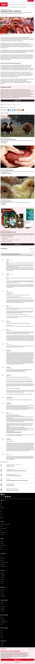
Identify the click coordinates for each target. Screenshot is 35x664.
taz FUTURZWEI (3, 619)
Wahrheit (2, 517)
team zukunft (2, 589)
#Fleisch (5, 104)
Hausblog (2, 543)
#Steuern (18, 104)
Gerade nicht (30, 648)
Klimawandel (2, 534)
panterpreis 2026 (3, 566)
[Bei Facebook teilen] (14, 110)
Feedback (2, 643)
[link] (13, 4)
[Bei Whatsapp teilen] (16, 110)
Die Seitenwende (3, 545)
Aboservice (2, 645)
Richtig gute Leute (3, 532)
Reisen (2, 630)
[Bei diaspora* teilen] (19, 110)
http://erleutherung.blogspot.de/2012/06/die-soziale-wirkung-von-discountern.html (19, 394)
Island (1, 530)
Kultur (1, 509)
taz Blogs (2, 617)
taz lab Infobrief (3, 596)
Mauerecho (2, 579)
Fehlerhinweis (11, 107)
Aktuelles (2, 541)
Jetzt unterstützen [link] (17, 100)
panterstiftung (3, 564)
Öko (1, 505)
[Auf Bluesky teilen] (12, 110)
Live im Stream (3, 606)
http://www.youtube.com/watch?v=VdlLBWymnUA (14, 431)
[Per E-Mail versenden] (8, 110)
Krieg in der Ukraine (3, 528)
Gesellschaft (2, 507)
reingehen (2, 583)
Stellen (2, 547)
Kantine (2, 632)
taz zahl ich (2, 560)
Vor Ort (2, 604)
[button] (34, 1)
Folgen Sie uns (2, 496)
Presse (2, 549)
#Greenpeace (15, 104)
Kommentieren (6, 107)
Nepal (1, 526)
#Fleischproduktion (9, 104)
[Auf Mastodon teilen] (10, 110)
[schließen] (33, 649)
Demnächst (2, 602)
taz (3, 494)
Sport (1, 511)
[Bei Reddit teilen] (21, 110)
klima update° (3, 577)
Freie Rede (2, 581)
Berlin (1, 513)
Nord (1, 515)
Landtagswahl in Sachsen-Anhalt (5, 524)
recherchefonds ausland (4, 562)
